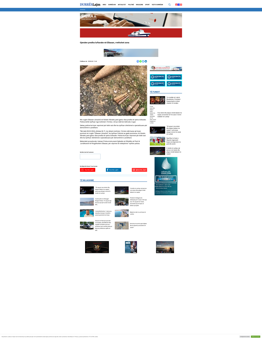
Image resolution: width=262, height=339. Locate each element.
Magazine (139, 4)
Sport (147, 4)
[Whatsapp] (140, 61)
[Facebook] (138, 61)
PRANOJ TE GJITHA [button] (255, 336)
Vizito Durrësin (157, 4)
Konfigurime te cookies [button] (244, 336)
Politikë (131, 4)
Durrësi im (112, 4)
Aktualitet (122, 4)
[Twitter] (143, 61)
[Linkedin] (146, 61)
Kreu (104, 4)
